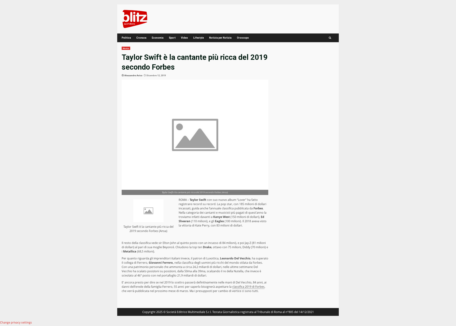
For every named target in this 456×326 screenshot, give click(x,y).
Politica (126, 37)
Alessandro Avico (133, 75)
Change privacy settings (16, 322)
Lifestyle (198, 37)
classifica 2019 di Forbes (248, 287)
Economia (158, 37)
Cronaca (141, 37)
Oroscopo (243, 37)
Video (184, 37)
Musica (126, 48)
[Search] (330, 37)
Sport (172, 37)
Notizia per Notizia (220, 37)
